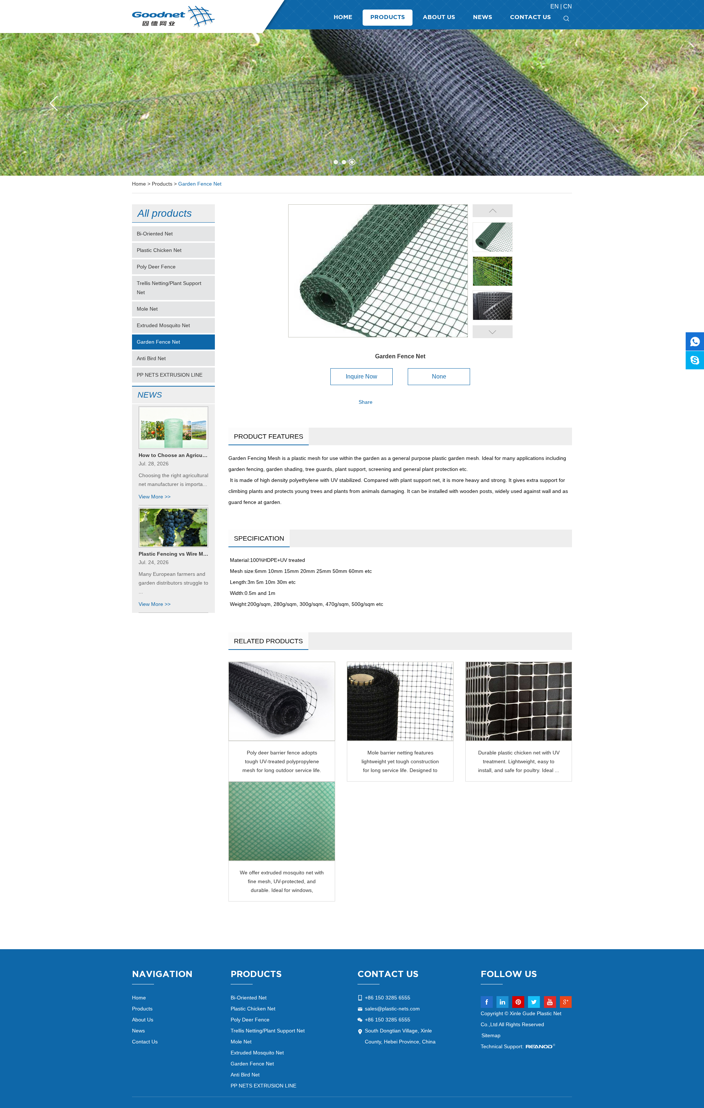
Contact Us (530, 17)
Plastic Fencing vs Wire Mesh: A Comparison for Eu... (173, 554)
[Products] (352, 102)
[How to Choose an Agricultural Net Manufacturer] (173, 427)
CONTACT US (388, 974)
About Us (439, 17)
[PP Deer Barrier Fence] (282, 701)
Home (343, 17)
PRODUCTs (256, 974)
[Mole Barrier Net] (400, 701)
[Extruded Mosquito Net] (282, 821)
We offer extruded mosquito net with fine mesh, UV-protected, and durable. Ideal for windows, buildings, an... (282, 882)
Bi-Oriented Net (155, 234)
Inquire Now (361, 376)
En (555, 6)
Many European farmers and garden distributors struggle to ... (173, 583)
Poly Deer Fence (156, 267)
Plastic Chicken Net (159, 250)
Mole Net (147, 309)
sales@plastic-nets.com (392, 1009)
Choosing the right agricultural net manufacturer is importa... (173, 479)
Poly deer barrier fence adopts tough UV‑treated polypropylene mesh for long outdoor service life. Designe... (281, 762)
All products (165, 213)
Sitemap (490, 1035)
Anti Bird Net (151, 358)
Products (387, 17)
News (482, 17)
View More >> (154, 497)
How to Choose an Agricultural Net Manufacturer (173, 455)
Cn (567, 6)
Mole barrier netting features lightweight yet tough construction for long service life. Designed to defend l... (400, 762)
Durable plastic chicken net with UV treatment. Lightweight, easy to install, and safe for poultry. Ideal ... (519, 761)
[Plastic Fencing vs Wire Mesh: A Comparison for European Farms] (173, 527)
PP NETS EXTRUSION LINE (169, 375)
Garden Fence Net (199, 184)
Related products (268, 641)
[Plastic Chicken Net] (519, 701)
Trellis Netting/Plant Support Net (169, 287)
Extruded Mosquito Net (163, 325)
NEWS (150, 394)
